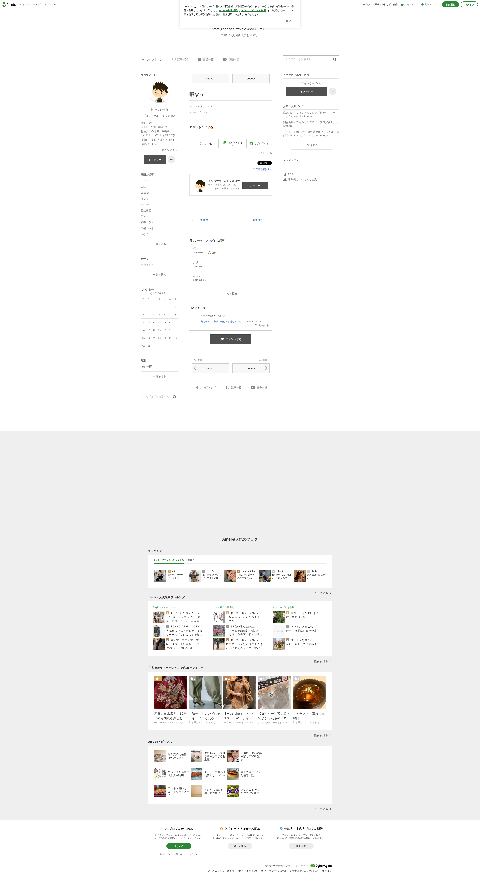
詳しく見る (240, 846)
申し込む (301, 846)
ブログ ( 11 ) (148, 265)
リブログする (261, 143)
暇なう (144, 234)
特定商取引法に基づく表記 (305, 870)
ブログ (201, 112)
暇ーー (144, 180)
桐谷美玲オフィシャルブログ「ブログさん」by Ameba (311, 124)
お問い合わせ (236, 870)
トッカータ (159, 109)
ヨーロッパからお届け (285, 607)
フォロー (255, 185)
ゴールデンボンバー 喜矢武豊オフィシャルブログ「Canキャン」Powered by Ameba (311, 133)
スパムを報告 (217, 870)
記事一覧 (182, 59)
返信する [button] (264, 325)
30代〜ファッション (164, 607)
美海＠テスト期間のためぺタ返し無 (219, 321)
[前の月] (151, 294)
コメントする (234, 339)
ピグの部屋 (169, 115)
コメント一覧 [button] (265, 152)
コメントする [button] (235, 144)
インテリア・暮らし (224, 607)
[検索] (334, 59)
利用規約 (253, 870)
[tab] (169, 560)
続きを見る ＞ (170, 149)
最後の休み (147, 228)
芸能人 (191, 560)
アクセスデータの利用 (275, 870)
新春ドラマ (147, 222)
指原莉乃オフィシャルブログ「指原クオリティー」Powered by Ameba (310, 114)
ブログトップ (154, 59)
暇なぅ (196, 94)
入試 (143, 186)
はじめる (179, 846)
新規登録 (450, 4)
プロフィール (151, 115)
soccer (210, 78)
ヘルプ (328, 870)
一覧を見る (311, 145)
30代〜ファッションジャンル (169, 560)
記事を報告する (264, 169)
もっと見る (230, 293)
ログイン (469, 4)
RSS (290, 174)
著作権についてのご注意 (302, 179)
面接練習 (146, 210)
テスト (144, 216)
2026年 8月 (159, 293)
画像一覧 (208, 59)
